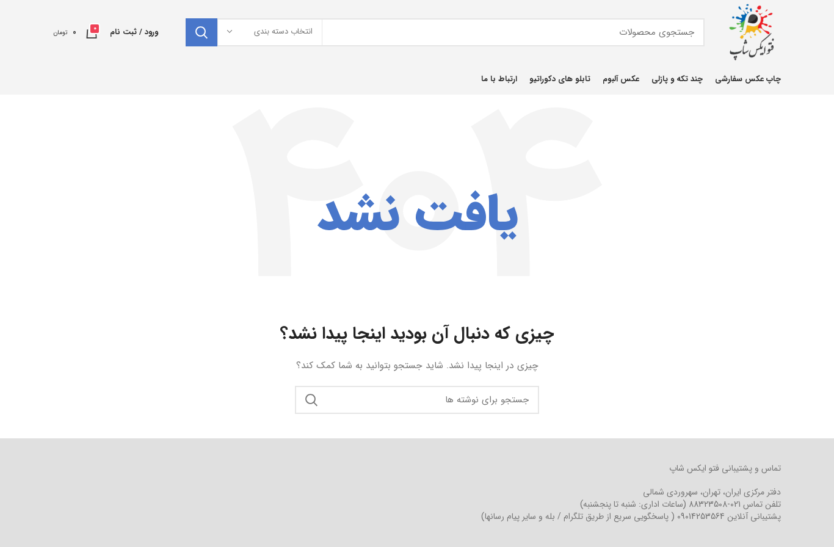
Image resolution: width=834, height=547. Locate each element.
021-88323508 (715, 504)
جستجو (201, 32)
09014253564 (701, 516)
